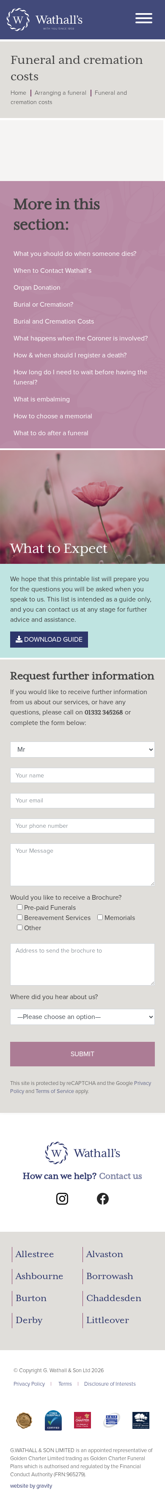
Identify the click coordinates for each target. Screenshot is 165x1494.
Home (18, 92)
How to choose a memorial (53, 416)
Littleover (107, 1320)
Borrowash (109, 1277)
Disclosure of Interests (110, 1384)
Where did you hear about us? (54, 997)
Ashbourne (39, 1277)
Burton (31, 1299)
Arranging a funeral (60, 92)
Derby (29, 1320)
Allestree (35, 1255)
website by (31, 1486)
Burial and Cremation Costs (54, 321)
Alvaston (104, 1255)
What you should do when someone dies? (75, 254)
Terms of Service (55, 1091)
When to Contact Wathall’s (52, 270)
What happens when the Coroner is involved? (81, 338)
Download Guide (52, 639)
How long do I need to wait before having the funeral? (80, 377)
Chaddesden (113, 1299)
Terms (65, 1384)
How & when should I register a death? (70, 355)
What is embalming (42, 399)
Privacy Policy (29, 1384)
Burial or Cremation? (43, 304)
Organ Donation (37, 287)
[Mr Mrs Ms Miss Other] (82, 748)
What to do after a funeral (51, 433)
